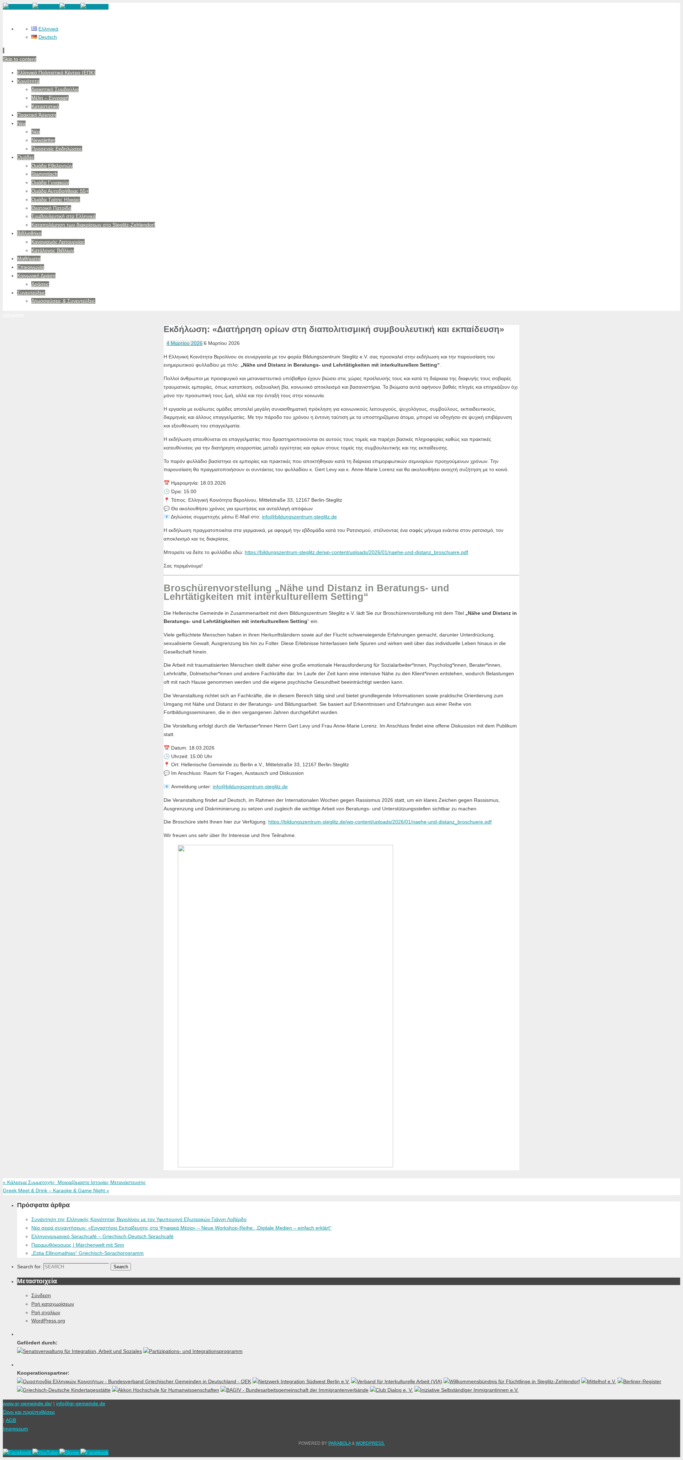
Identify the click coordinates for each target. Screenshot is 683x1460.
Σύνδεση (41, 1295)
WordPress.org (48, 1320)
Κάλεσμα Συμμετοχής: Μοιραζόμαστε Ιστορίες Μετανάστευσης (74, 1182)
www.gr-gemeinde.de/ (27, 1403)
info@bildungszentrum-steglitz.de (299, 516)
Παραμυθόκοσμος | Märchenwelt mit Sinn (77, 1245)
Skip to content (19, 59)
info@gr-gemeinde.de (80, 1403)
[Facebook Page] (17, 7)
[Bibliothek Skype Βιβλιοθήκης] (69, 7)
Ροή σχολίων (45, 1312)
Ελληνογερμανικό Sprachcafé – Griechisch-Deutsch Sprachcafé (102, 1236)
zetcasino (13, 315)
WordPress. (370, 1443)
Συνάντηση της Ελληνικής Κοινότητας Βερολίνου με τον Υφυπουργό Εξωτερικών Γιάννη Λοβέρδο (139, 1219)
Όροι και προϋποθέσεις (29, 1412)
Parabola (339, 1443)
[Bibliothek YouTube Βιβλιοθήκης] (45, 7)
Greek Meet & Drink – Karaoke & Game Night (56, 1190)
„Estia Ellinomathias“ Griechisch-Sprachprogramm (87, 1253)
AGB (11, 1420)
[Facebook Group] (94, 7)
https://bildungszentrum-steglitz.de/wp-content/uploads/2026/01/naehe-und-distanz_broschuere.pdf (356, 552)
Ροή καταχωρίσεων (52, 1304)
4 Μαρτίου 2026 (184, 343)
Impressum (15, 1429)
